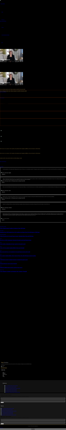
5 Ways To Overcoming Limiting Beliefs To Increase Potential (12, 247)
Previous (1, 166)
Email (1, 399)
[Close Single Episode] (7, 329)
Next (2, 166)
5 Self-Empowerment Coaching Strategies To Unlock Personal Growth (14, 259)
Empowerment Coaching (3, 226)
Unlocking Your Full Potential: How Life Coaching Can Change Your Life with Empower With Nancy (20, 232)
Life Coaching (1, 230)
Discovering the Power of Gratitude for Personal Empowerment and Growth (15, 251)
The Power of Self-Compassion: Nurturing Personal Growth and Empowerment (15, 240)
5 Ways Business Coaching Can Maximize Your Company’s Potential (13, 271)
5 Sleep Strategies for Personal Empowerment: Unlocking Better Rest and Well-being (16, 236)
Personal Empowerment (3, 234)
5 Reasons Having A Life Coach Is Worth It (8, 263)
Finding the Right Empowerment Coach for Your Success (11, 267)
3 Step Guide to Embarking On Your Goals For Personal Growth (12, 243)
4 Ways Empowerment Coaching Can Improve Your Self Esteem (12, 228)
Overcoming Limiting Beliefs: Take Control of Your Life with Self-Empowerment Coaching (18, 255)
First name (2, 397)
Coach (1, 238)
